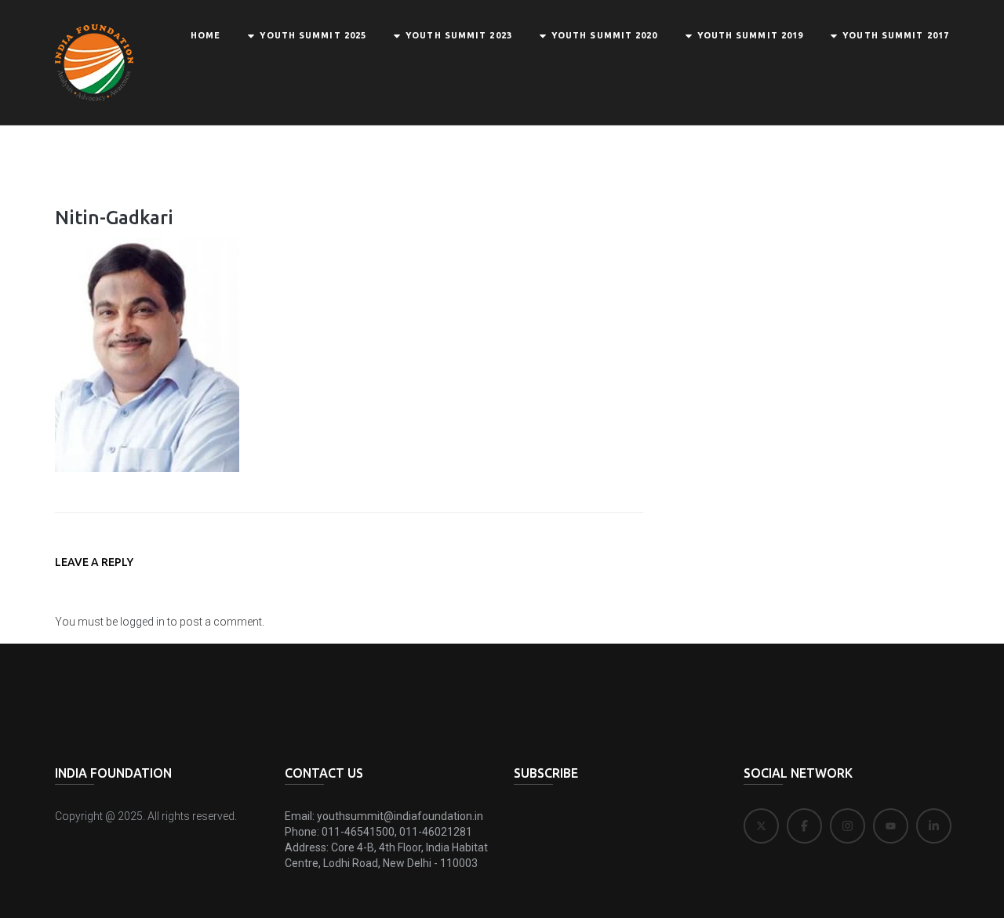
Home (205, 35)
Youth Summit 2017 (895, 35)
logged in (142, 621)
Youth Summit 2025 (313, 35)
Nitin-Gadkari (114, 217)
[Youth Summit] (94, 61)
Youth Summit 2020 (604, 35)
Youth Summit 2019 (750, 35)
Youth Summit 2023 (459, 35)
